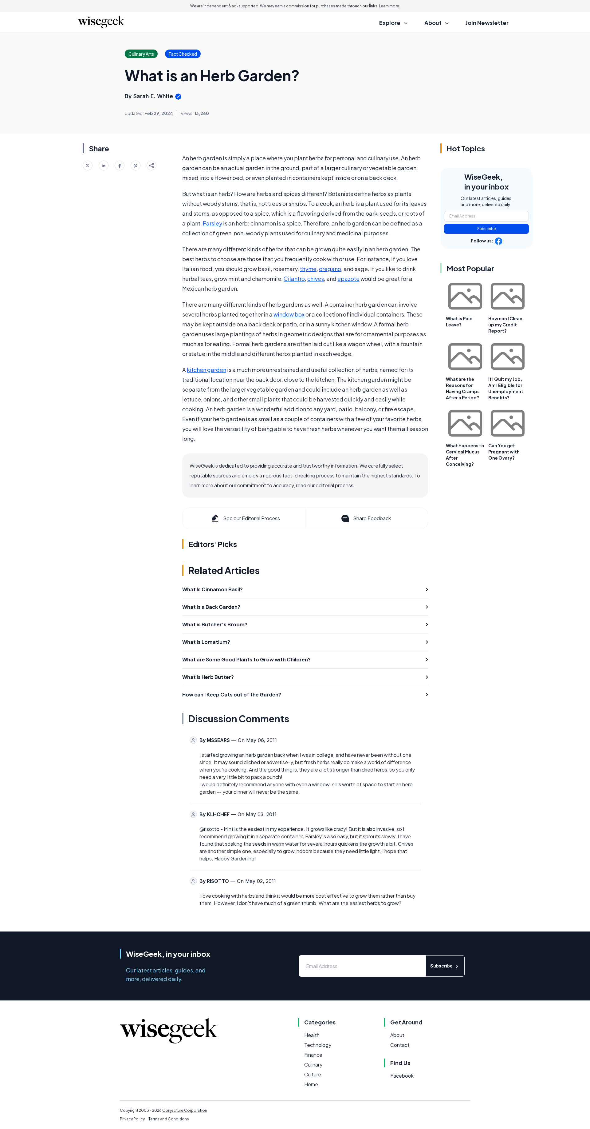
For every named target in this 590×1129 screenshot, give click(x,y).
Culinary (313, 1064)
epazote (348, 278)
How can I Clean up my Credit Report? (505, 324)
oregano (330, 268)
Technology (317, 1045)
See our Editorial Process (251, 518)
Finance (313, 1054)
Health (312, 1035)
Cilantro (294, 278)
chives (315, 278)
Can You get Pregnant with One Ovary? (504, 452)
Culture (312, 1074)
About (397, 1035)
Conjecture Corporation (184, 1110)
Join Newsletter (487, 22)
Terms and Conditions (168, 1119)
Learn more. (389, 6)
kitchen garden (206, 369)
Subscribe (486, 228)
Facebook (402, 1075)
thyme (308, 268)
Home (311, 1084)
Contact (400, 1045)
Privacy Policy (132, 1119)
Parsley (212, 223)
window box (289, 314)
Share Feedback (372, 518)
